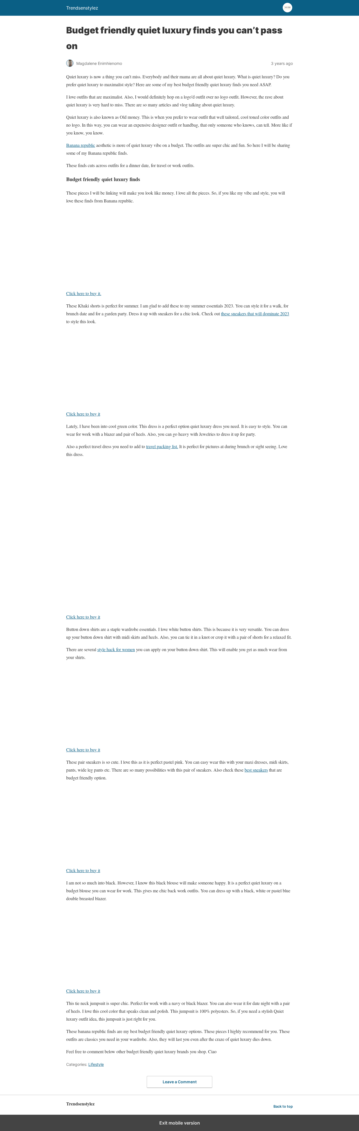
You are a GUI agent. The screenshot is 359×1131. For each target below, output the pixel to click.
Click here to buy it (83, 414)
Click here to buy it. (83, 293)
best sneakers (256, 770)
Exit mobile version (179, 1123)
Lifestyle (96, 1064)
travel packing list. (162, 446)
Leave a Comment (180, 1081)
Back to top (283, 1106)
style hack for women (116, 649)
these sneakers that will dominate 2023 (255, 313)
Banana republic (80, 145)
